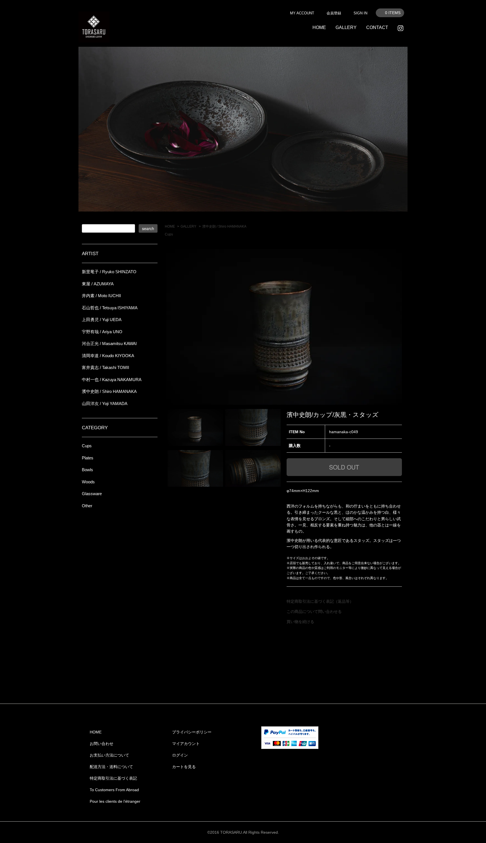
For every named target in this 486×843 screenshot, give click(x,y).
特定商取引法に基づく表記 (113, 778)
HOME (319, 27)
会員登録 (334, 13)
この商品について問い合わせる (314, 611)
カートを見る (184, 766)
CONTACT (377, 27)
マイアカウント (186, 743)
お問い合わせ (101, 743)
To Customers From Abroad (114, 790)
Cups (169, 234)
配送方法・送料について (111, 766)
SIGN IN (360, 13)
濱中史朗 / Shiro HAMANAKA (224, 226)
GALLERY (346, 27)
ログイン (180, 755)
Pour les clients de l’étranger (115, 801)
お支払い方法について (109, 755)
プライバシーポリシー (192, 732)
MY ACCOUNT (302, 13)
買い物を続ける (300, 621)
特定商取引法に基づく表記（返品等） (320, 601)
